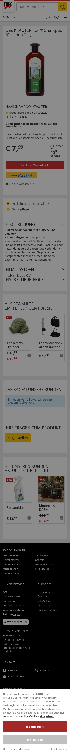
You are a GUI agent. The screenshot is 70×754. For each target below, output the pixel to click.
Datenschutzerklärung (16, 749)
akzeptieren (47, 716)
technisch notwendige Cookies (21, 716)
